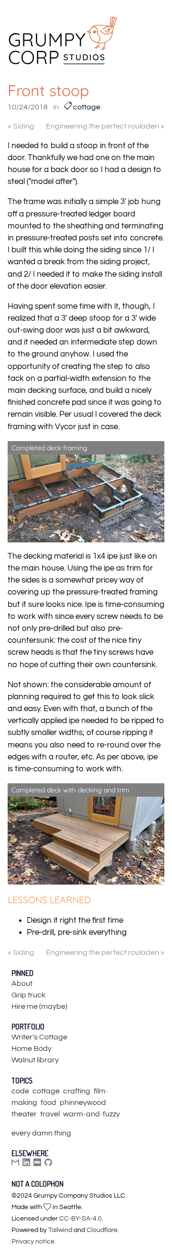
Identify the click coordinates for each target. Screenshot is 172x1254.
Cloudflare (102, 1230)
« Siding (21, 126)
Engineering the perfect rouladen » (105, 126)
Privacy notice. (33, 1241)
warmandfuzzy (91, 1114)
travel (50, 1114)
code (20, 1091)
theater (24, 1114)
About (21, 983)
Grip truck (28, 995)
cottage (86, 107)
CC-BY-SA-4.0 (80, 1218)
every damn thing (41, 1133)
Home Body (31, 1048)
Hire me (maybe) (39, 1006)
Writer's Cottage (39, 1037)
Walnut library (35, 1060)
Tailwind (60, 1230)
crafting (76, 1091)
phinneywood (83, 1102)
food (48, 1102)
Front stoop (48, 90)
